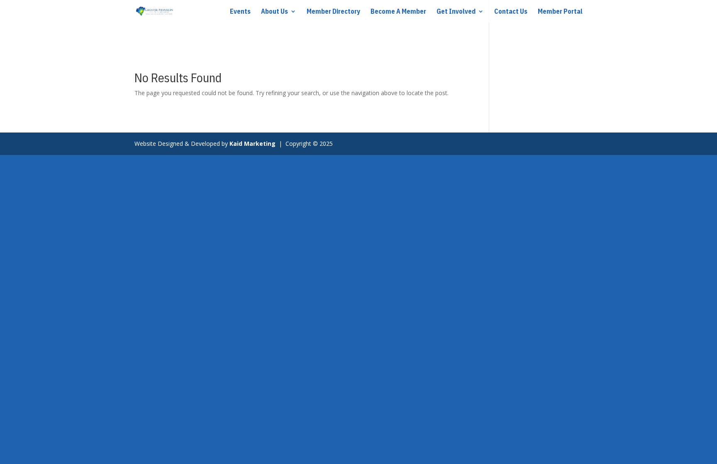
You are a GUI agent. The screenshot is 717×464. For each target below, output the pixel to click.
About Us (274, 11)
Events (240, 11)
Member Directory (333, 11)
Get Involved (456, 11)
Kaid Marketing (253, 143)
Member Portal (560, 11)
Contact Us (510, 11)
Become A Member (398, 11)
